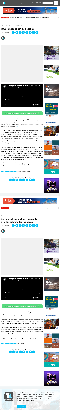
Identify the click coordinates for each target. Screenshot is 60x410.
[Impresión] (30, 32)
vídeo (17, 126)
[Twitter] (23, 3)
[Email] (26, 32)
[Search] (51, 3)
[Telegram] (33, 32)
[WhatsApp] (20, 32)
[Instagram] (21, 3)
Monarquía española (26, 171)
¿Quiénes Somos (29, 400)
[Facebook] (19, 3)
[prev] (55, 17)
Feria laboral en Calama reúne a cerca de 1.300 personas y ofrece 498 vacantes (30, 17)
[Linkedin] (23, 32)
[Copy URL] (36, 32)
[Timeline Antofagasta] (3, 38)
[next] (58, 17)
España (19, 171)
